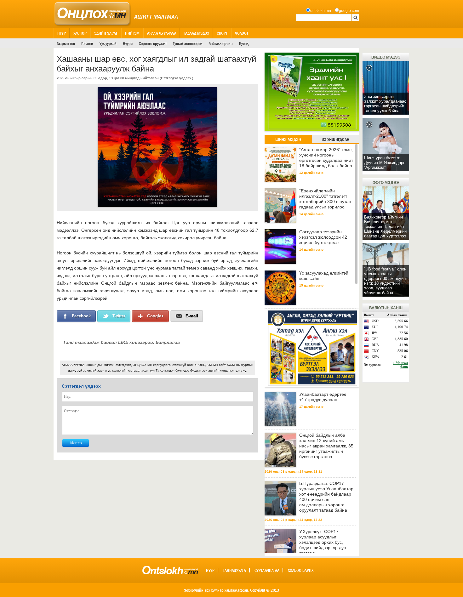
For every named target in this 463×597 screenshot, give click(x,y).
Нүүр (61, 33)
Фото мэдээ (386, 182)
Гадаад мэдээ (196, 33)
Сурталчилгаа (266, 570)
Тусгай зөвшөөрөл (187, 43)
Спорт (222, 33)
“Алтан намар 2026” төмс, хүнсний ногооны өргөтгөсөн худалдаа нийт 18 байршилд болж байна (326, 157)
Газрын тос (66, 43)
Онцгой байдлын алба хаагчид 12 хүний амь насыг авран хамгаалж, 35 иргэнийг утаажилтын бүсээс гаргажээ (326, 446)
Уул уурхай (108, 43)
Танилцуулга (234, 570)
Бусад (244, 43)
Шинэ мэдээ (288, 139)
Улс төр (80, 33)
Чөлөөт (241, 33)
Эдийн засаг (105, 33)
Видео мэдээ (386, 57)
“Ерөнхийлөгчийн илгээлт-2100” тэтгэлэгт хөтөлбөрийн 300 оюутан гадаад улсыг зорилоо (325, 198)
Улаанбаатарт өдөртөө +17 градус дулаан (322, 397)
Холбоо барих (300, 570)
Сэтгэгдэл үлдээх (176, 78)
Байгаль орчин (221, 43)
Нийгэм (132, 33)
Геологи (87, 43)
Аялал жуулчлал (161, 33)
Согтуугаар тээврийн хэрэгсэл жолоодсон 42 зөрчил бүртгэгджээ (323, 237)
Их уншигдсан (335, 139)
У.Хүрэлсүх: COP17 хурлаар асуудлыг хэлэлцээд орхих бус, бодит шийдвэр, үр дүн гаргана (322, 542)
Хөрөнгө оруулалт (153, 43)
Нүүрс (128, 43)
